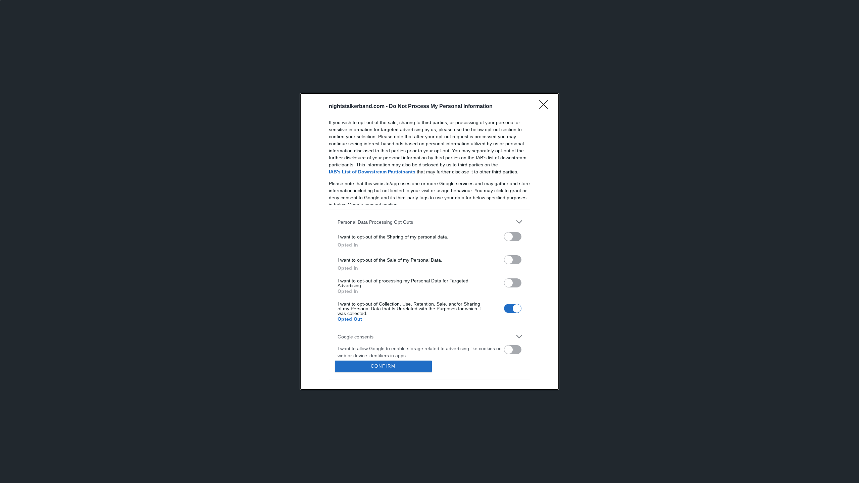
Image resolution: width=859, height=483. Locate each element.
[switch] (512, 236)
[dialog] (429, 241)
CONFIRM (383, 366)
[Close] (545, 106)
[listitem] (429, 221)
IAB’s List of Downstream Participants (372, 171)
